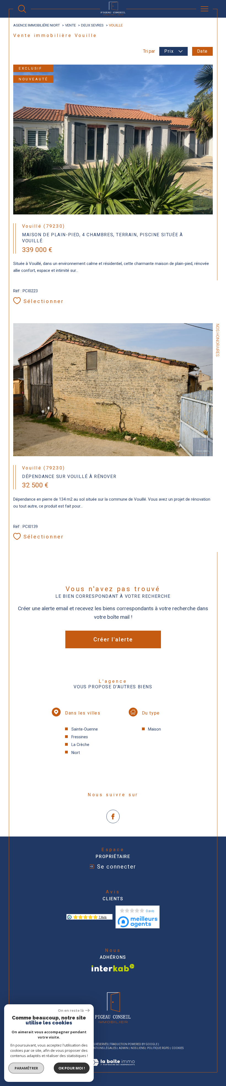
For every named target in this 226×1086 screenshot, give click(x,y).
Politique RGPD (158, 1048)
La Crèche (80, 744)
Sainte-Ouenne (84, 729)
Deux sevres (92, 25)
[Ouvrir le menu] (204, 9)
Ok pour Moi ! (71, 1068)
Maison (154, 729)
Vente (70, 25)
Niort (75, 752)
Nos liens (138, 1048)
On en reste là (71, 1010)
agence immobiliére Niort (36, 25)
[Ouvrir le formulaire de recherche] (22, 8)
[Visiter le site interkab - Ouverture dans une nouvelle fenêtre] (113, 967)
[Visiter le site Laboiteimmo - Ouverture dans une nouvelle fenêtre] (113, 1068)
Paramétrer (26, 1068)
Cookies (178, 1048)
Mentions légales (102, 1048)
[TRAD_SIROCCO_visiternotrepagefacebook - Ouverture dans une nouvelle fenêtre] (113, 816)
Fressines (79, 737)
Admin (123, 1048)
